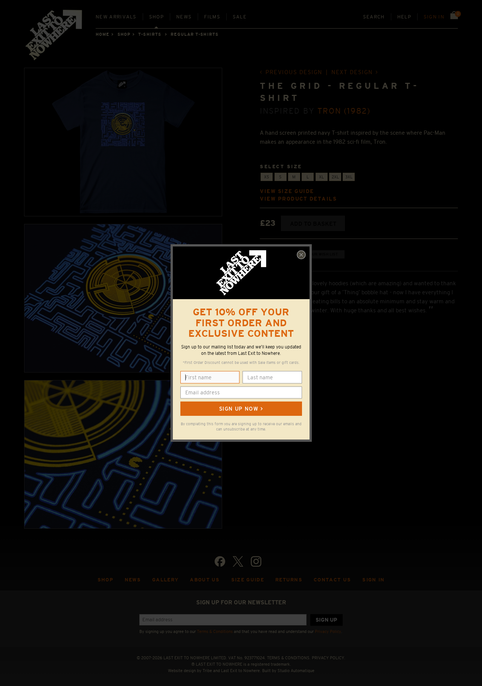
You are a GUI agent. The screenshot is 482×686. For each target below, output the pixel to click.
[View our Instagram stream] (256, 561)
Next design (352, 72)
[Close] (301, 254)
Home (102, 34)
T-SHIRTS (149, 34)
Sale (240, 17)
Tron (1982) (344, 110)
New (116, 17)
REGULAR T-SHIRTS (194, 34)
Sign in (434, 17)
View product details (298, 199)
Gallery (165, 580)
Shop (156, 17)
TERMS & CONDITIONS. (289, 658)
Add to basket (313, 224)
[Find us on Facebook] (220, 561)
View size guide (287, 191)
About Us (205, 580)
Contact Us (332, 580)
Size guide (247, 580)
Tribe (207, 670)
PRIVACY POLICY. (328, 658)
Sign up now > (241, 409)
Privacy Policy (328, 631)
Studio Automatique (296, 670)
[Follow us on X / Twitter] (238, 561)
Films (212, 17)
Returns (288, 580)
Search (374, 17)
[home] (54, 38)
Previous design (293, 72)
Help (404, 17)
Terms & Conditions (215, 631)
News (184, 17)
